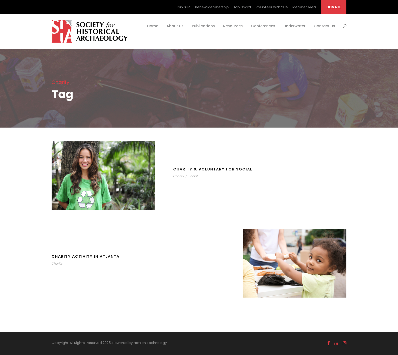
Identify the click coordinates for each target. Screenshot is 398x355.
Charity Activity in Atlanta (86, 256)
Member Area (304, 7)
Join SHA (183, 7)
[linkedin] (336, 343)
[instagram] (344, 343)
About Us (175, 26)
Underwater (294, 26)
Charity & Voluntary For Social (212, 169)
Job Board (242, 7)
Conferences (263, 26)
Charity (178, 176)
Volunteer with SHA (271, 7)
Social (193, 176)
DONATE (333, 7)
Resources (233, 26)
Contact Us (324, 26)
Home (152, 26)
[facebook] (328, 343)
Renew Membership (212, 7)
